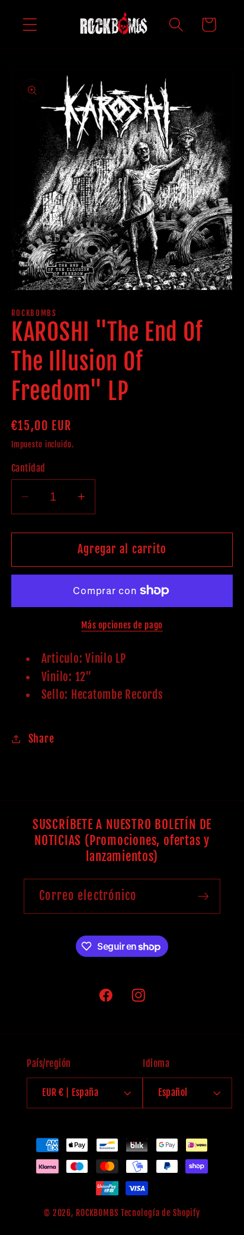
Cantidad (28, 468)
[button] (30, 24)
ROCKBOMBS (97, 1213)
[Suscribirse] (203, 896)
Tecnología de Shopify (160, 1213)
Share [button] (41, 738)
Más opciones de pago (122, 625)
